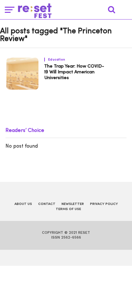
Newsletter (73, 204)
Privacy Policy (104, 204)
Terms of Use (68, 209)
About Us (23, 204)
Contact (46, 204)
